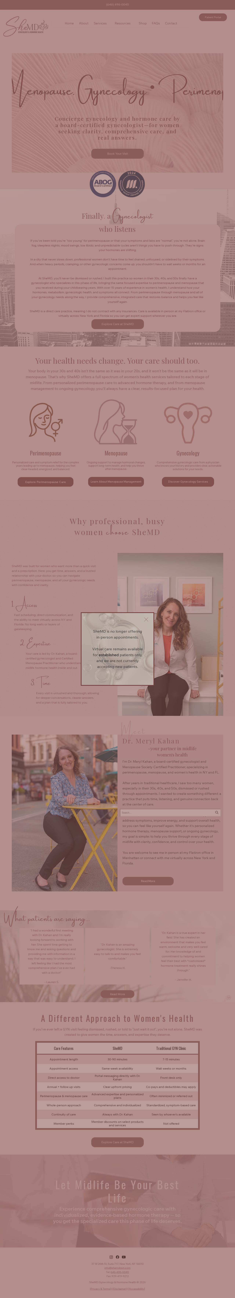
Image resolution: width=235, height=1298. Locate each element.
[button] (146, 619)
